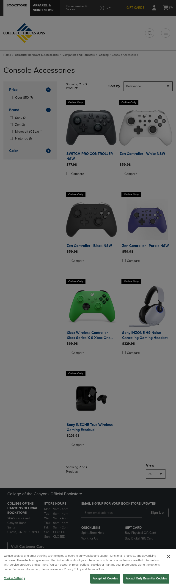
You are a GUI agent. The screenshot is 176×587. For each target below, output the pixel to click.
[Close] (169, 556)
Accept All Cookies (105, 578)
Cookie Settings (14, 578)
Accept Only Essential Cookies (146, 578)
